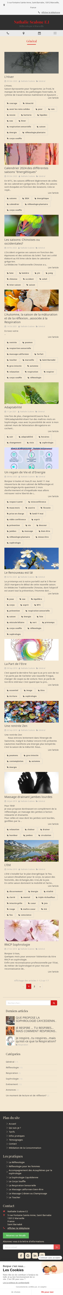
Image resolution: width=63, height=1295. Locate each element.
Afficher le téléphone (50, 12)
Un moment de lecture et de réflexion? (26, 1095)
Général (10, 1061)
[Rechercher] (54, 1002)
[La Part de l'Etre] (31, 650)
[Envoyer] (57, 1247)
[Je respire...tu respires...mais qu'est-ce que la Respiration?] (10, 1041)
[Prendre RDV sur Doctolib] (39, 33)
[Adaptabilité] (31, 393)
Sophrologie (12, 1078)
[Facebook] (21, 1256)
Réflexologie (12, 1067)
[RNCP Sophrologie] (31, 930)
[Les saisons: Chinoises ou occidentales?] (31, 225)
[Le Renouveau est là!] (31, 558)
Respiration (12, 1072)
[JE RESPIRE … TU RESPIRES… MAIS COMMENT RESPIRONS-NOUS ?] (10, 1030)
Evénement (12, 1084)
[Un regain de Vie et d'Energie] (31, 458)
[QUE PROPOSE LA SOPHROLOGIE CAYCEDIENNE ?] (10, 1020)
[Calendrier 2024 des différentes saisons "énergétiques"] (31, 154)
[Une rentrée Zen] (31, 712)
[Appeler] (8, 33)
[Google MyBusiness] (28, 1256)
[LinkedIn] (35, 1256)
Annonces (11, 1089)
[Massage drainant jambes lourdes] (31, 783)
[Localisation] (24, 33)
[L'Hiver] (31, 62)
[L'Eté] (31, 851)
